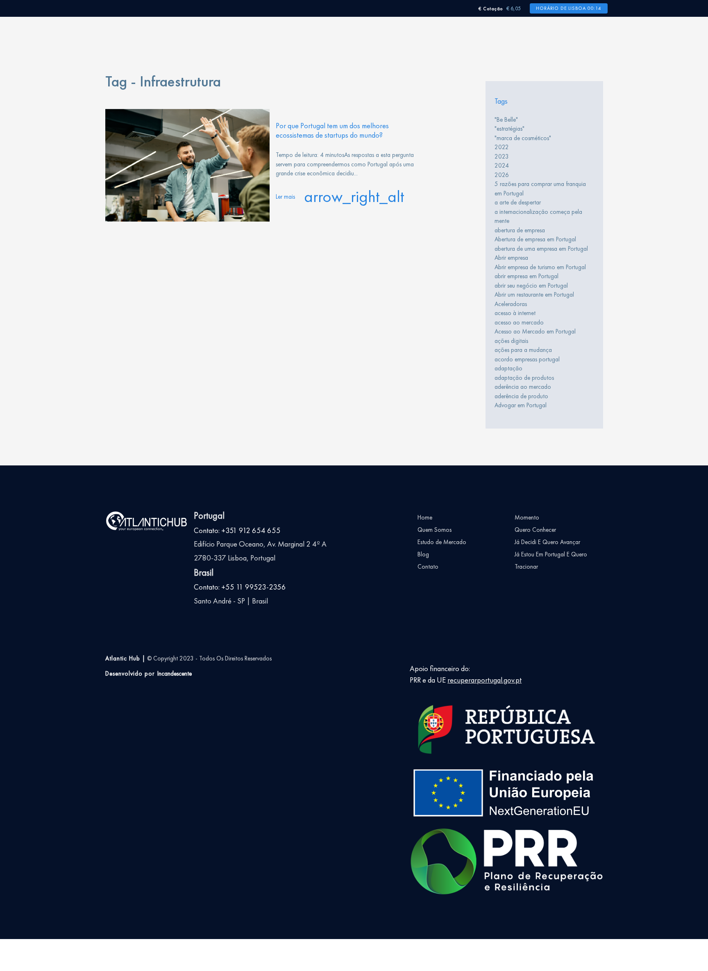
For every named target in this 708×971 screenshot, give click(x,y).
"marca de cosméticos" (523, 138)
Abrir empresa (511, 257)
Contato (428, 566)
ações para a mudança (523, 350)
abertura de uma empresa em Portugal (541, 248)
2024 (502, 165)
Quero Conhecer (535, 529)
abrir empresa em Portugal (526, 276)
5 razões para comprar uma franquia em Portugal (540, 188)
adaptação (508, 368)
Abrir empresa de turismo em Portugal (540, 267)
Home (425, 517)
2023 (502, 156)
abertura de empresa (520, 230)
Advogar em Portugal (521, 405)
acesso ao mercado (519, 322)
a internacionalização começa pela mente (538, 216)
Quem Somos (435, 529)
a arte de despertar (518, 202)
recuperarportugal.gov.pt (484, 680)
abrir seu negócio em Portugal (531, 285)
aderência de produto (521, 396)
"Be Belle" (506, 119)
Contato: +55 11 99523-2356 (240, 587)
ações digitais (511, 341)
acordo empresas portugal (527, 359)
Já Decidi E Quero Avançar (547, 542)
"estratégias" (509, 128)
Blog (423, 554)
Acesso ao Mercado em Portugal (535, 331)
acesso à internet (515, 313)
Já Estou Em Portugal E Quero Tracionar (551, 560)
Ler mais (340, 196)
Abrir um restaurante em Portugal (534, 294)
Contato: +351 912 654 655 (237, 530)
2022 (502, 147)
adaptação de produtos (524, 377)
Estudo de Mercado (442, 542)
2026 (502, 175)
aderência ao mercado (523, 386)
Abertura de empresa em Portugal (535, 239)
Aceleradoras (511, 304)
